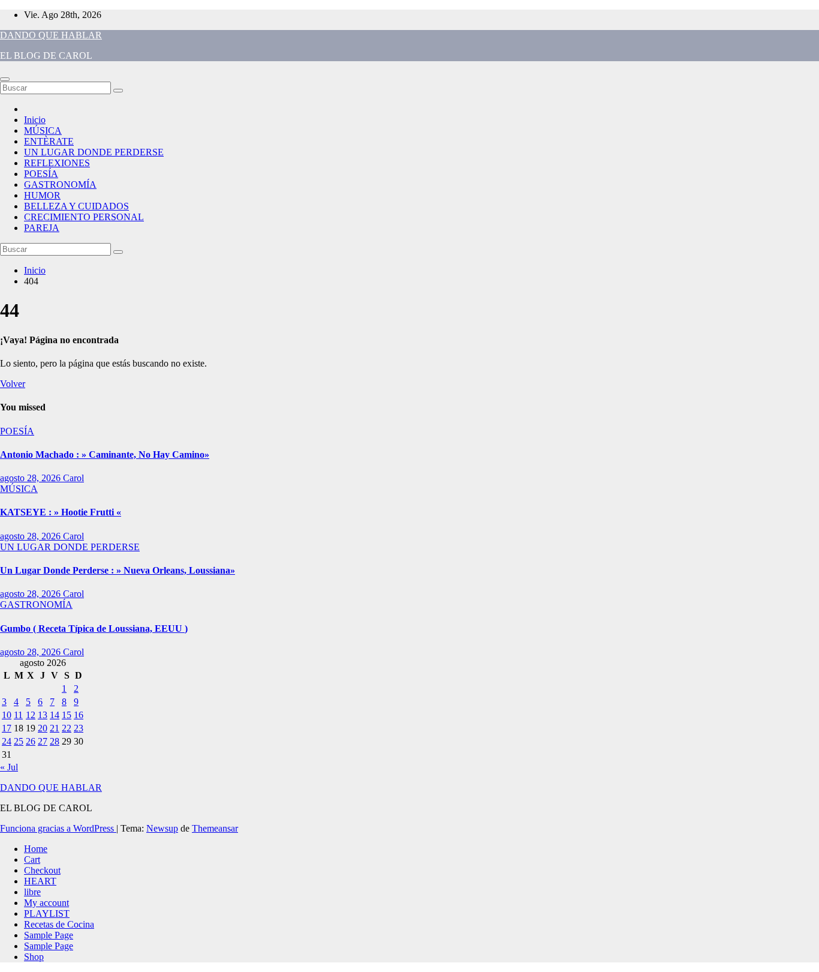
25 (18, 741)
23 (78, 728)
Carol (73, 478)
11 (18, 715)
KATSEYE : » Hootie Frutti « (60, 512)
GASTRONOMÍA (60, 184)
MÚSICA (43, 130)
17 (6, 728)
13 (42, 715)
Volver (12, 384)
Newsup (162, 828)
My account (46, 903)
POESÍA (41, 174)
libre (32, 892)
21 (54, 728)
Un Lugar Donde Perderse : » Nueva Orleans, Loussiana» (117, 570)
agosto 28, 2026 (31, 478)
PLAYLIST (47, 913)
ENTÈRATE (49, 141)
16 (78, 715)
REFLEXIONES (57, 163)
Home (35, 849)
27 (42, 741)
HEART (40, 881)
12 (30, 715)
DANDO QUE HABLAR (51, 35)
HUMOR (42, 195)
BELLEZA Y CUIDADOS (76, 206)
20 (42, 728)
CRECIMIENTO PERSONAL (84, 217)
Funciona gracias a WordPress (58, 828)
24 (6, 741)
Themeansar (215, 828)
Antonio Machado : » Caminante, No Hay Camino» (104, 454)
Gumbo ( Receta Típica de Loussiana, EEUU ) (94, 628)
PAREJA (41, 228)
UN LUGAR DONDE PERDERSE (94, 152)
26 (30, 741)
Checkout (42, 870)
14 (54, 715)
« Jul (9, 767)
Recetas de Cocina (59, 924)
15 (66, 715)
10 (6, 715)
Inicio (35, 120)
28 (54, 741)
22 (66, 728)
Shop (34, 957)
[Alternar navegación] (5, 79)
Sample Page (48, 935)
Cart (32, 859)
